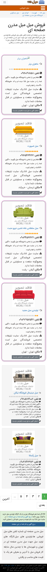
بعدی (42, 505)
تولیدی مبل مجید (30, 310)
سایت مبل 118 (8, 565)
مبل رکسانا (33, 456)
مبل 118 (42, 12)
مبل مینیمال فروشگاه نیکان (26, 393)
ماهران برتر (33, 64)
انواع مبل (25, 12)
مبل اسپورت (32, 146)
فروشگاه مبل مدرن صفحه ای (32, 15)
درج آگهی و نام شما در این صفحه (20, 516)
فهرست (34, 12)
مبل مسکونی (14, 12)
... (15, 496)
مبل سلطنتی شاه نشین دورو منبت (22, 228)
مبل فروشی (24, 8)
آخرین (6, 499)
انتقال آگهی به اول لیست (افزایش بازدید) (25, 110)
